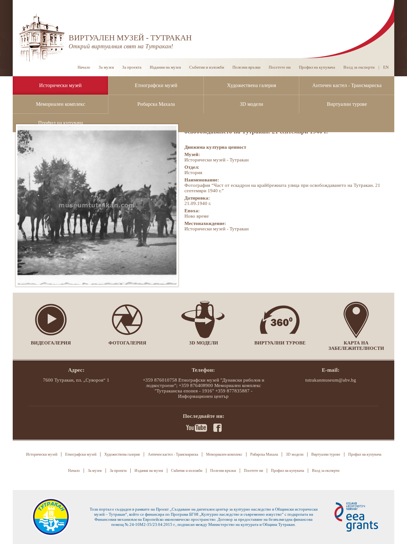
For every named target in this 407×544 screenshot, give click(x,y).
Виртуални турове (347, 104)
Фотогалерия (127, 342)
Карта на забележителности (356, 345)
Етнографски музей (156, 85)
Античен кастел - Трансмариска (347, 85)
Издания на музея (165, 67)
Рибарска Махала (156, 104)
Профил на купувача (60, 123)
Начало (84, 67)
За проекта (131, 67)
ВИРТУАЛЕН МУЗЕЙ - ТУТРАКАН (130, 37)
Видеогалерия (51, 342)
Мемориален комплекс (60, 104)
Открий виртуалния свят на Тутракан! (121, 46)
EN (386, 67)
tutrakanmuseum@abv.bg (330, 380)
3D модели (251, 104)
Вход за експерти (359, 67)
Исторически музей (60, 85)
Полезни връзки (246, 67)
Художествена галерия (251, 85)
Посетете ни (280, 67)
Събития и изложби (206, 67)
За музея (106, 67)
